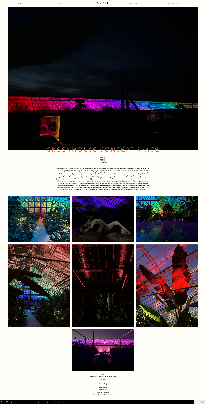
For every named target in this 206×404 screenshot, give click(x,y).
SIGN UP (134, 3)
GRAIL (103, 3)
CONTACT (170, 3)
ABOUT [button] (61, 3)
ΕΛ (175, 3)
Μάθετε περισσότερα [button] (58, 402)
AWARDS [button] (21, 3)
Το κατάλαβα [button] (200, 402)
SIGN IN (128, 3)
